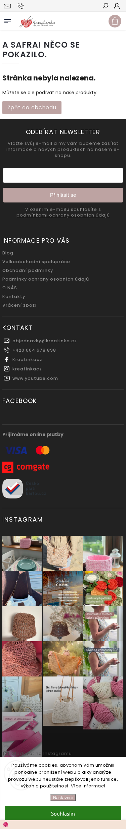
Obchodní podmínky (27, 270)
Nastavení (63, 797)
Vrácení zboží (19, 305)
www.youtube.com (35, 378)
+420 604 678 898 (34, 350)
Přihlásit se (63, 195)
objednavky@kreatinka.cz (44, 341)
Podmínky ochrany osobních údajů (45, 279)
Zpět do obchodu (31, 107)
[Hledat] (105, 6)
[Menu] (8, 20)
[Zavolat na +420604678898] (22, 6)
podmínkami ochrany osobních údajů (63, 215)
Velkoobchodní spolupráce (36, 261)
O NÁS (9, 288)
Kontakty (13, 296)
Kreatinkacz (27, 359)
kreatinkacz (27, 369)
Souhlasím (63, 813)
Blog (7, 253)
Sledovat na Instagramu (42, 753)
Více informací (88, 786)
